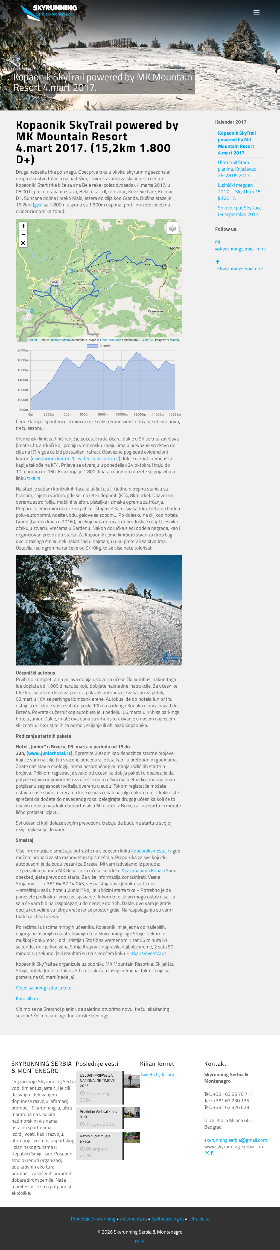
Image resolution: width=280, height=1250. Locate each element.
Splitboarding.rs (167, 1218)
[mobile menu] (256, 12)
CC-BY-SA (146, 339)
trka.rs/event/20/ (148, 953)
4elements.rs (133, 1218)
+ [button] (23, 226)
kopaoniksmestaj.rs (151, 850)
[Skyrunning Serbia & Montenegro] (48, 12)
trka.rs (33, 478)
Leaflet (32, 339)
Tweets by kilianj (157, 1074)
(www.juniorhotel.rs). (50, 753)
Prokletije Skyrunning (93, 1218)
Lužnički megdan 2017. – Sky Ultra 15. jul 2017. (240, 191)
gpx (37, 204)
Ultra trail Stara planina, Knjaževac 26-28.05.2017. (237, 169)
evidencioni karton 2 (98, 458)
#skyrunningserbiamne (239, 268)
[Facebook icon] (143, 1241)
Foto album (27, 998)
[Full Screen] (23, 243)
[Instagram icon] (137, 1241)
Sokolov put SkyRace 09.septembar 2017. (240, 211)
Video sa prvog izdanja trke (43, 987)
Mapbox (175, 339)
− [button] (23, 234)
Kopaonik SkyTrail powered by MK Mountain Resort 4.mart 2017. (237, 142)
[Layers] (173, 228)
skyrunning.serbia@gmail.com (235, 1140)
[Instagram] (206, 1153)
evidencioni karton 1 (53, 458)
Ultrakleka (198, 1218)
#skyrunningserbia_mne (240, 248)
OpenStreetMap (60, 339)
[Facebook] (211, 1153)
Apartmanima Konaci (143, 870)
